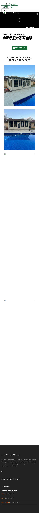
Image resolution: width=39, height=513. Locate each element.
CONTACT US (20, 48)
